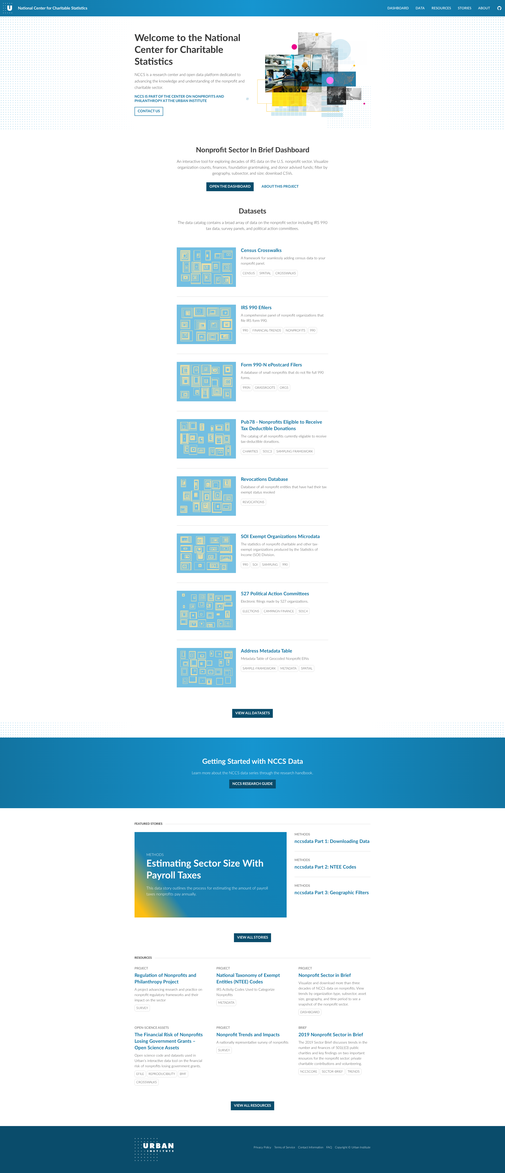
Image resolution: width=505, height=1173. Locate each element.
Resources (441, 8)
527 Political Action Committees (275, 594)
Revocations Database (264, 479)
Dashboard (398, 8)
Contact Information (310, 1147)
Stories (464, 8)
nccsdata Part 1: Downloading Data (332, 841)
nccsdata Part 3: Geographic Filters (332, 892)
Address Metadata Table (266, 651)
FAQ (329, 1147)
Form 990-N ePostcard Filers (271, 365)
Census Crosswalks (261, 250)
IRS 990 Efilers (256, 307)
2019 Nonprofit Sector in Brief (330, 1035)
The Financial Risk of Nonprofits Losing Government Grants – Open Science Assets (169, 1041)
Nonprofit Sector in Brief (324, 975)
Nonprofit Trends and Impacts (248, 1035)
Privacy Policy (262, 1147)
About (484, 8)
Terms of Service (284, 1147)
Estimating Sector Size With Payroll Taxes (205, 869)
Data (420, 8)
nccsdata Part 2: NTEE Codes (325, 867)
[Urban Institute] (154, 1149)
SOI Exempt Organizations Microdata (280, 536)
